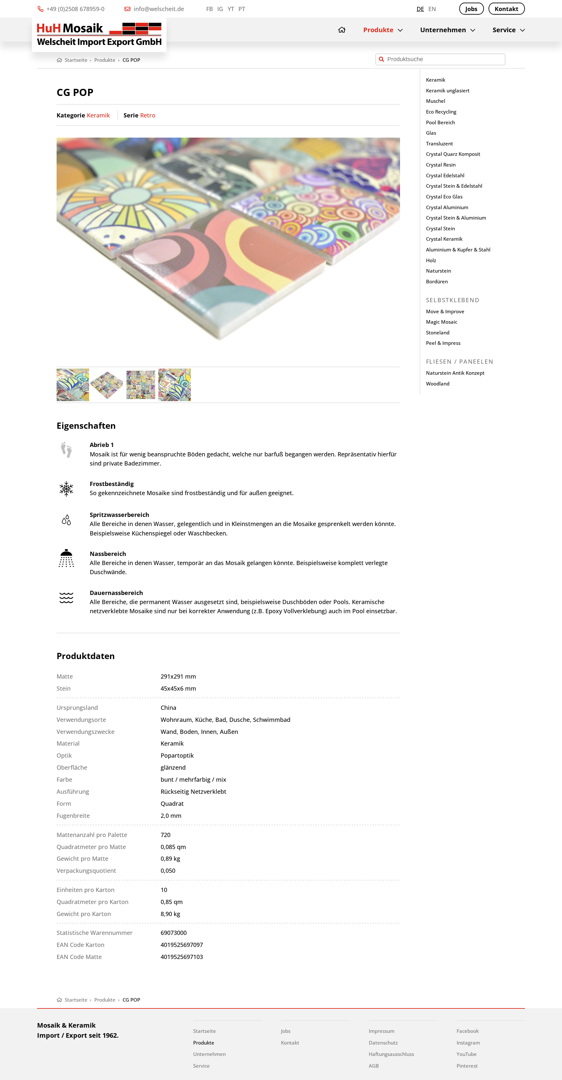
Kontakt (506, 9)
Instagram (468, 1042)
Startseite (204, 1031)
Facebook (468, 1031)
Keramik (98, 115)
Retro (147, 115)
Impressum (382, 1031)
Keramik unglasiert (448, 90)
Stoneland (437, 332)
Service (504, 29)
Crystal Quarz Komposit (453, 154)
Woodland (437, 383)
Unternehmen (443, 29)
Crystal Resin (441, 164)
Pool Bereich (440, 122)
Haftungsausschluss (391, 1054)
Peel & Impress (443, 343)
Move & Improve (445, 311)
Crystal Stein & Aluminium (456, 217)
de (420, 9)
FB (209, 9)
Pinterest (467, 1065)
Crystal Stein (440, 228)
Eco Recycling (441, 111)
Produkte (378, 29)
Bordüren (437, 281)
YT (231, 9)
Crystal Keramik (444, 239)
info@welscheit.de (158, 9)
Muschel (435, 101)
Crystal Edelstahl (445, 175)
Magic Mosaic (441, 321)
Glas (431, 132)
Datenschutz (383, 1042)
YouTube (467, 1054)
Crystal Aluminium (447, 207)
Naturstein (438, 270)
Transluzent (439, 143)
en (432, 9)
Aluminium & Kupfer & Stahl (458, 249)
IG (220, 9)
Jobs (471, 9)
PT (241, 9)
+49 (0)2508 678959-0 (74, 9)
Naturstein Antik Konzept (455, 373)
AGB (374, 1065)
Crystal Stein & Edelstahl (454, 185)
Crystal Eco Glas (444, 196)
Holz (431, 260)
